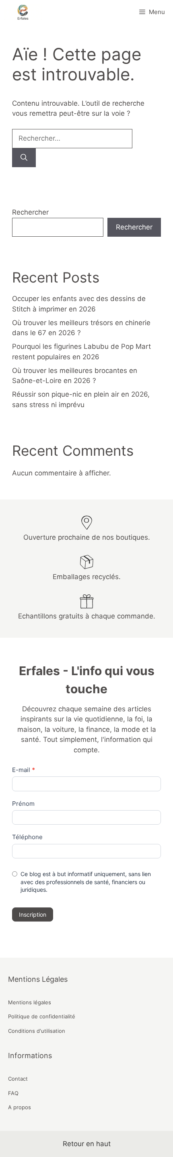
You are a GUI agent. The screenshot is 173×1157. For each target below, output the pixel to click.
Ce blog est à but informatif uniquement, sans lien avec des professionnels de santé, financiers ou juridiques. (86, 881)
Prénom (23, 803)
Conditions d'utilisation (36, 1031)
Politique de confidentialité (41, 1016)
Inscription (32, 914)
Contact (18, 1078)
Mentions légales (29, 1002)
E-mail (23, 770)
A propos (19, 1107)
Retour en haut (87, 1144)
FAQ (13, 1093)
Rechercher (30, 212)
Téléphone (27, 837)
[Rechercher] (24, 158)
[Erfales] (23, 12)
